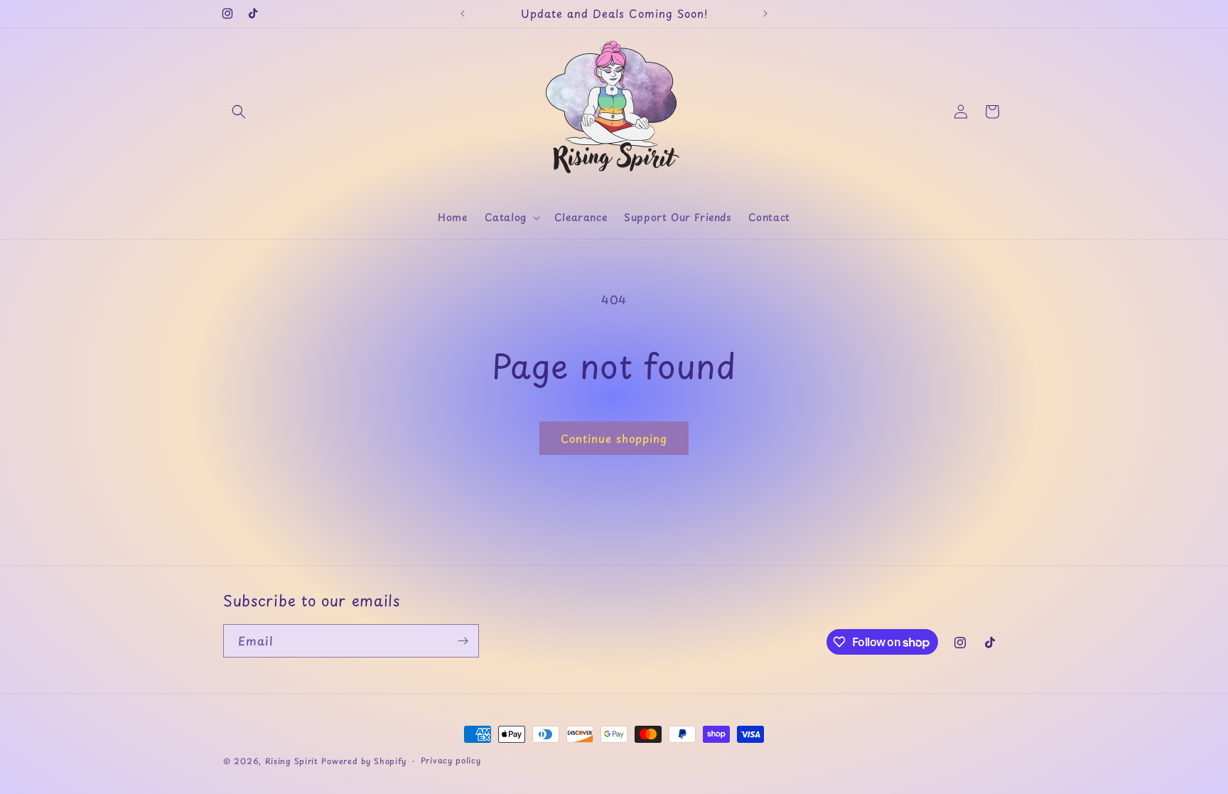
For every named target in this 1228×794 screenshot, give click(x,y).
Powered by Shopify (363, 761)
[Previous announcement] (462, 13)
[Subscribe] (462, 641)
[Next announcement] (765, 13)
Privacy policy (451, 760)
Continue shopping (614, 438)
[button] (238, 111)
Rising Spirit (293, 761)
